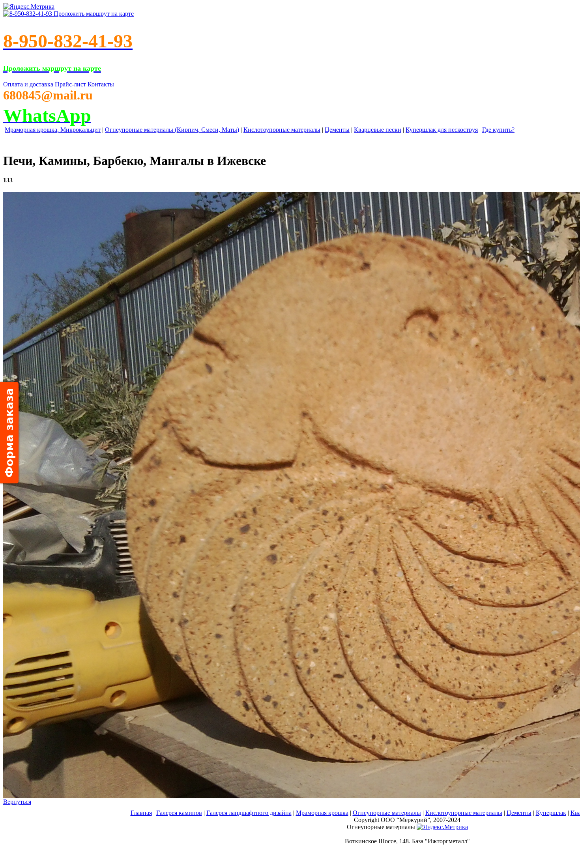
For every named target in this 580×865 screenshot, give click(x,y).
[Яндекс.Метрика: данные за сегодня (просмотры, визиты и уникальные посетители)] (442, 827)
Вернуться (17, 801)
